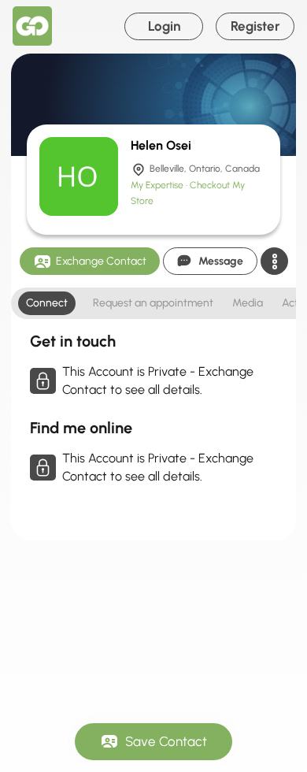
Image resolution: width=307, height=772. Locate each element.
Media (247, 303)
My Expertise (158, 185)
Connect (47, 303)
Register (255, 26)
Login (164, 26)
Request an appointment (153, 303)
